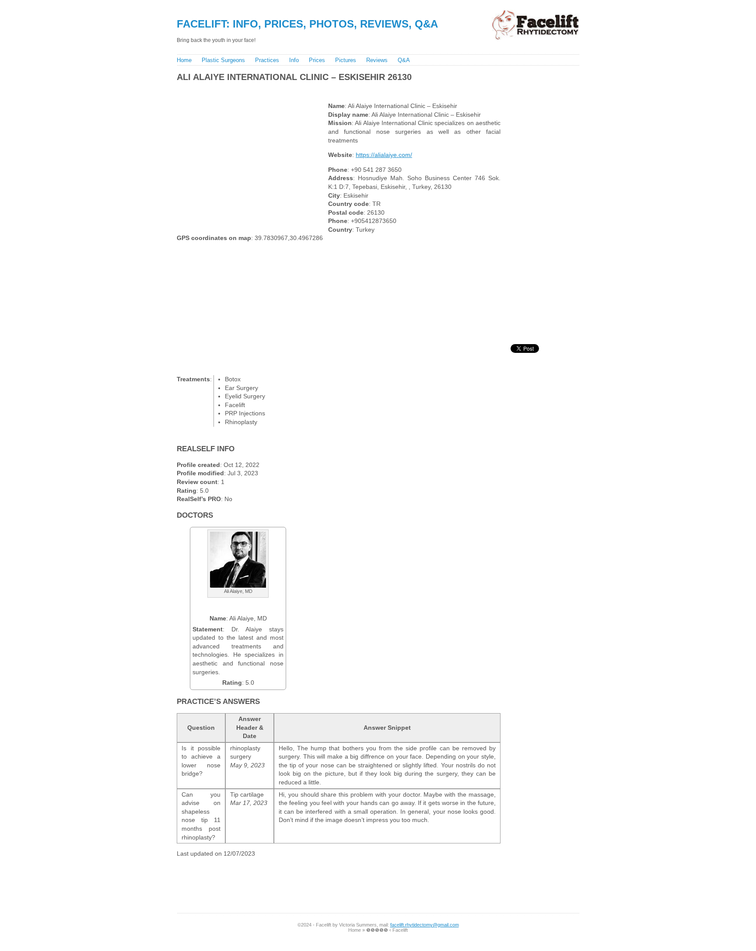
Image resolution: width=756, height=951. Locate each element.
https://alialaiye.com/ (384, 154)
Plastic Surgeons (223, 60)
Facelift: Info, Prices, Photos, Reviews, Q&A (307, 24)
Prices (317, 60)
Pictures (345, 60)
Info (294, 60)
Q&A (404, 60)
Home (184, 60)
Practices (267, 60)
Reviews (377, 60)
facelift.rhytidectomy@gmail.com (424, 924)
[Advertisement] (334, 90)
